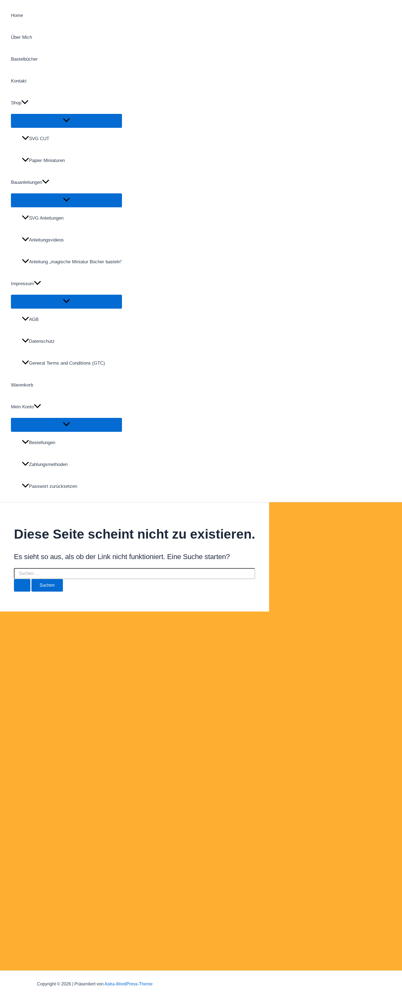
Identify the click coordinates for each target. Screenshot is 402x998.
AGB (34, 319)
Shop (16, 102)
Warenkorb (22, 385)
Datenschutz (42, 341)
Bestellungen (42, 442)
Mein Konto (22, 406)
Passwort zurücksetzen (53, 486)
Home (17, 15)
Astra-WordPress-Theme (128, 984)
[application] (24, 103)
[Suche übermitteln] (22, 585)
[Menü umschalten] (66, 120)
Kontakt (19, 81)
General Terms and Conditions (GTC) (67, 363)
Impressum (22, 283)
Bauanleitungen (26, 182)
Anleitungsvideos (46, 240)
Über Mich (21, 37)
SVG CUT (39, 138)
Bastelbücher (24, 59)
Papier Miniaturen (47, 160)
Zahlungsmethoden (48, 464)
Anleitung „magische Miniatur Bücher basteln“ (75, 261)
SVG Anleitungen (46, 218)
